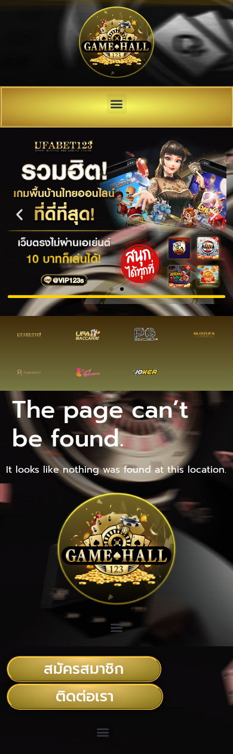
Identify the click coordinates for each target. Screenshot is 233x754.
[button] (117, 104)
